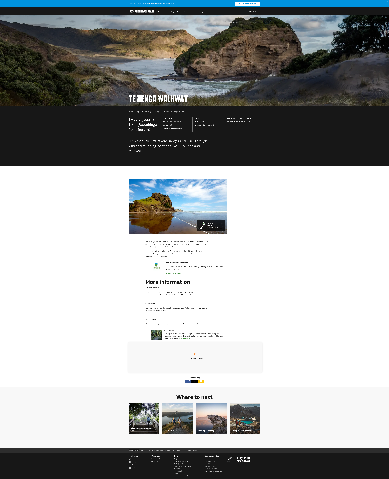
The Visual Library (210, 461)
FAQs (175, 459)
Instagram (135, 462)
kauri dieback (184, 339)
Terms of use (178, 468)
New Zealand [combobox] (253, 12)
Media (207, 459)
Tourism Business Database (214, 471)
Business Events (210, 466)
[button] (162, 12)
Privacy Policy (178, 471)
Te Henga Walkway (173, 273)
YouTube (134, 468)
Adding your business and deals (184, 464)
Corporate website (211, 468)
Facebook (135, 465)
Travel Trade (209, 464)
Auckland (210, 125)
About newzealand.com (181, 461)
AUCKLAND (201, 122)
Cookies (176, 473)
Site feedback (155, 459)
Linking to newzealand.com (183, 466)
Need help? (155, 461)
